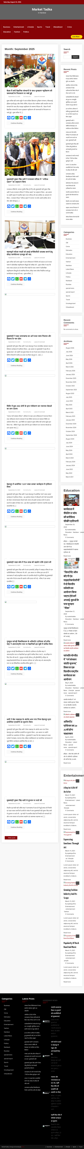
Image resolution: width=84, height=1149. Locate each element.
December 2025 (71, 378)
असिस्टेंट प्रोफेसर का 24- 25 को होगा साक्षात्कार (71, 728)
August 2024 (70, 439)
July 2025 (69, 397)
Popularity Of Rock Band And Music (71, 945)
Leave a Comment (39, 96)
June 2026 (69, 355)
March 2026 (70, 367)
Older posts (11, 838)
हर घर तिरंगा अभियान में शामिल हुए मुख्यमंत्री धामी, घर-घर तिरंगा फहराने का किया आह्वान (72, 112)
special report (70, 292)
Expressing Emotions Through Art (71, 843)
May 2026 (69, 359)
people (66, 960)
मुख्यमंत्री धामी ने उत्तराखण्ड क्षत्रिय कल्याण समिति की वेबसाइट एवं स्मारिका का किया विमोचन (72, 124)
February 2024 (70, 462)
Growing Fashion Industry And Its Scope (70, 894)
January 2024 (70, 465)
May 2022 (69, 473)
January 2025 (70, 420)
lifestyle (66, 808)
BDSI (23, 1147)
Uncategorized (70, 303)
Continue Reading (16, 123)
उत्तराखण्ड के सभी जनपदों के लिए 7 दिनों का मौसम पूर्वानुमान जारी (72, 158)
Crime (69, 27)
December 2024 (71, 424)
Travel (47, 27)
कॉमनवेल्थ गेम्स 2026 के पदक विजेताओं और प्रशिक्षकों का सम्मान (72, 185)
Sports (39, 27)
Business (6, 27)
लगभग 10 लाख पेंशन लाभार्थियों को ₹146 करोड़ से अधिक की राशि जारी (72, 167)
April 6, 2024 (69, 737)
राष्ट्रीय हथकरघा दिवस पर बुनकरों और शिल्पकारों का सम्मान (72, 194)
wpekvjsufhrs (71, 798)
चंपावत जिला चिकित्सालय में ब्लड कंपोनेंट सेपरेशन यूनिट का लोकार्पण (72, 78)
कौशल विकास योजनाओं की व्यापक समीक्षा (72, 218)
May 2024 (69, 450)
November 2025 (71, 382)
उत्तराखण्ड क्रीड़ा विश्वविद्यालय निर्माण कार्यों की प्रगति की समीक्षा (72, 176)
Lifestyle (30, 27)
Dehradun (69, 250)
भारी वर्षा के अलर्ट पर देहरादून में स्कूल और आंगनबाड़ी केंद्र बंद (56, 1048)
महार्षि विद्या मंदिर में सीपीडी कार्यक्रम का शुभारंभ (56, 1118)
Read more (67, 556)
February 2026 (70, 371)
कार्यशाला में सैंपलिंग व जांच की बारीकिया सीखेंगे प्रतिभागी (71, 515)
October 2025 (70, 386)
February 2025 (70, 416)
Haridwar (69, 265)
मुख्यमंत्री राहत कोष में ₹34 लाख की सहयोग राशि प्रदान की (29, 562)
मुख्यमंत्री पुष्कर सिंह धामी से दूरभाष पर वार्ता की (24, 800)
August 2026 (70, 348)
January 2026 (70, 374)
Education (7, 32)
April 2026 (69, 363)
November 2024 (71, 427)
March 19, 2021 (70, 795)
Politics (26, 32)
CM (67, 243)
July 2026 (69, 352)
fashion (17, 32)
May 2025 (69, 405)
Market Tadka (42, 9)
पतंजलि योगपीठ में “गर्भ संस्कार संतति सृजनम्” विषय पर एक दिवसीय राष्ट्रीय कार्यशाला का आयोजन (71, 667)
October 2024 (70, 431)
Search (67, 49)
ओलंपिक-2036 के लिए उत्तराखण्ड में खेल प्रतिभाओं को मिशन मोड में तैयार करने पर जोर (72, 89)
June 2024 (69, 446)
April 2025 (69, 408)
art (67, 858)
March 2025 (70, 412)
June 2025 (69, 401)
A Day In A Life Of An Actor (70, 790)
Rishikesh (69, 280)
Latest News (70, 269)
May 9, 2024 (69, 683)
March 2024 (70, 458)
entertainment (70, 805)
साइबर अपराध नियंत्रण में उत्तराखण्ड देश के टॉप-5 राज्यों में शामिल (72, 210)
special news (70, 288)
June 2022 (69, 469)
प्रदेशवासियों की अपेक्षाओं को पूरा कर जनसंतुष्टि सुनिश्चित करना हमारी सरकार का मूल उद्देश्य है (72, 101)
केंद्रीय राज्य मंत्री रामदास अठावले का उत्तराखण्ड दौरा (72, 202)
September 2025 (71, 390)
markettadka (27, 96)
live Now (76, 37)
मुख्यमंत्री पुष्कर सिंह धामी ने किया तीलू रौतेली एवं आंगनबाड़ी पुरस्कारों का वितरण (72, 148)
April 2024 (69, 454)
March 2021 (70, 477)
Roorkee (68, 284)
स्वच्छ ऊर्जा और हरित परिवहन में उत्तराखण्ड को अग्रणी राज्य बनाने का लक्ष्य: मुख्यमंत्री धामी (72, 136)
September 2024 (71, 435)
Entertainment (19, 27)
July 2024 (69, 443)
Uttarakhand (57, 27)
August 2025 (70, 393)
